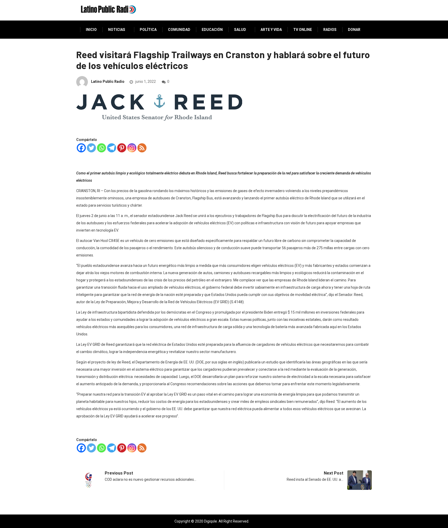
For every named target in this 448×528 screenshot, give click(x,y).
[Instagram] (131, 147)
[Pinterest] (121, 147)
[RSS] (141, 147)
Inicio (91, 30)
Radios (330, 30)
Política (148, 30)
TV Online (302, 30)
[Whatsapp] (101, 147)
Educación (212, 30)
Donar (354, 30)
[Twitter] (91, 147)
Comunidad (179, 30)
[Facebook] (81, 147)
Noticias (116, 30)
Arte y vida (271, 30)
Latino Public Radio (107, 81)
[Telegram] (111, 147)
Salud (240, 30)
